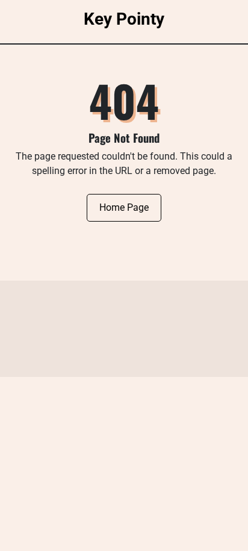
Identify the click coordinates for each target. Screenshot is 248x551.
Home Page (124, 207)
